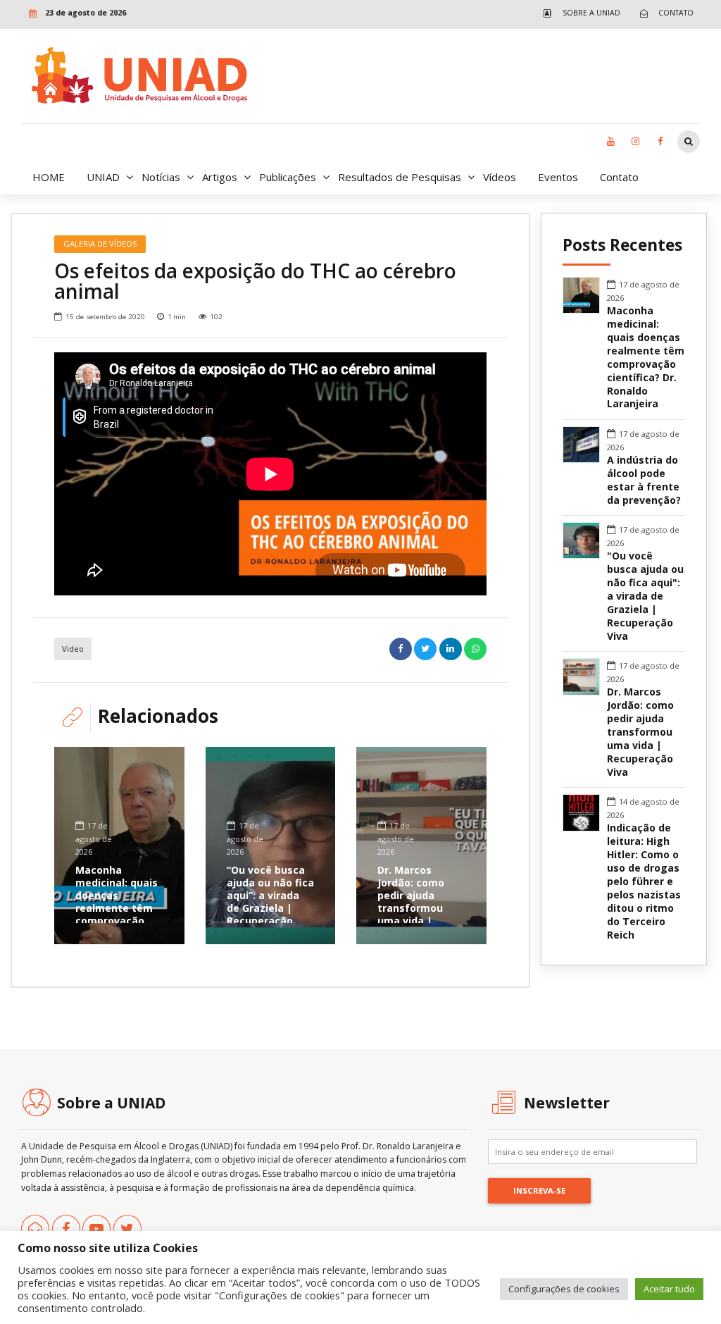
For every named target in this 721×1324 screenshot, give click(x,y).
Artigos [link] (219, 177)
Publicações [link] (287, 177)
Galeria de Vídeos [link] (100, 243)
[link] (578, 13)
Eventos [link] (558, 177)
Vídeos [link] (499, 177)
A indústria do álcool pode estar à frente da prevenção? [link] (644, 480)
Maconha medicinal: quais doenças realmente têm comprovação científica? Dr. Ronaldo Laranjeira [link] (116, 914)
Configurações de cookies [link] (564, 1288)
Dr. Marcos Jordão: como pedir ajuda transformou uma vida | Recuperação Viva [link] (410, 908)
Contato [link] (619, 177)
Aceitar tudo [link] (669, 1288)
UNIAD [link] (103, 177)
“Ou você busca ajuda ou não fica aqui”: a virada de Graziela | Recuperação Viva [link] (270, 902)
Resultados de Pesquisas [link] (399, 177)
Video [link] (73, 648)
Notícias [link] (161, 177)
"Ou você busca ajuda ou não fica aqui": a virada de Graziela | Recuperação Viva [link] (645, 596)
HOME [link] (48, 177)
